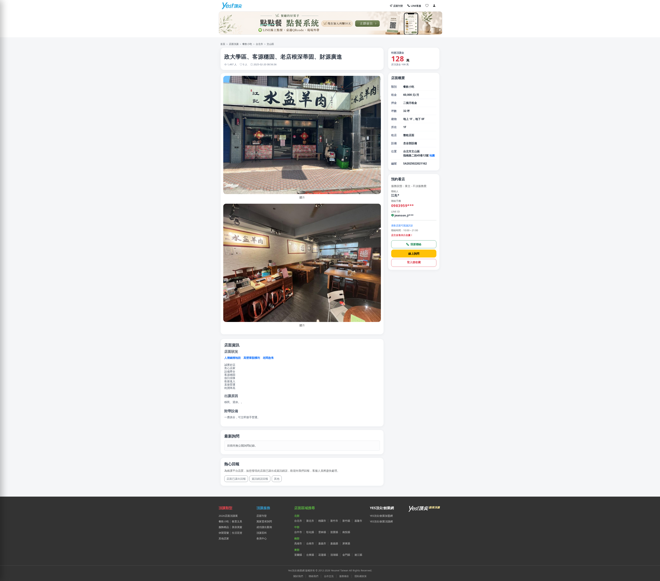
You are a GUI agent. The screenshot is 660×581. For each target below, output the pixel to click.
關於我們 (298, 576)
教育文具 (237, 521)
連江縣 (358, 554)
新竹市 (334, 520)
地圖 (432, 155)
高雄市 (298, 543)
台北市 (259, 44)
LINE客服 (416, 5)
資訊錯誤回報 (260, 479)
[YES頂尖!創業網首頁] (424, 508)
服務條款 (344, 576)
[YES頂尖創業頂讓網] (231, 5)
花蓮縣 (322, 554)
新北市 (310, 520)
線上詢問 (413, 253)
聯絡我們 (313, 576)
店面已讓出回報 (236, 479)
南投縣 (346, 532)
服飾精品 (224, 527)
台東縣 (310, 554)
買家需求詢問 (264, 521)
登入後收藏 (414, 262)
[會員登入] (434, 5)
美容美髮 (237, 527)
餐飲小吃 (247, 44)
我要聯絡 (415, 244)
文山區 (270, 44)
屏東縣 (346, 543)
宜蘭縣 (298, 554)
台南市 (310, 543)
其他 (276, 479)
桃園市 (322, 520)
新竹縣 (346, 520)
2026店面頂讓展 (228, 515)
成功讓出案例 (264, 527)
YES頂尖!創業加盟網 (381, 515)
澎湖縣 (334, 554)
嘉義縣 (334, 543)
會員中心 (261, 538)
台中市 (298, 532)
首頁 (222, 44)
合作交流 (329, 576)
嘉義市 (322, 543)
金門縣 (346, 554)
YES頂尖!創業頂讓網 (381, 521)
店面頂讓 (234, 44)
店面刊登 (398, 5)
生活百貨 (237, 532)
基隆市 (358, 520)
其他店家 (224, 538)
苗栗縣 (334, 532)
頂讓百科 (261, 532)
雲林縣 (322, 532)
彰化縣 (310, 532)
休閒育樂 (224, 532)
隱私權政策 (361, 576)
